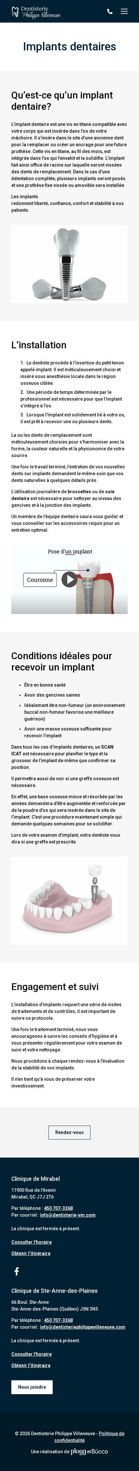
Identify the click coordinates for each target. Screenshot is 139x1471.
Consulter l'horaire (31, 1242)
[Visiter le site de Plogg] (78, 1451)
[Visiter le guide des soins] (100, 1451)
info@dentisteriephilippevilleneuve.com (82, 1327)
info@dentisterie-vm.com (68, 1215)
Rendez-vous (69, 1132)
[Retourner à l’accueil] (36, 11)
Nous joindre (32, 1387)
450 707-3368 (110, 11)
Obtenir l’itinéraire (30, 1253)
